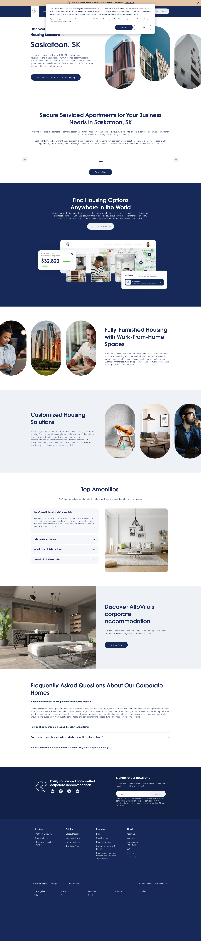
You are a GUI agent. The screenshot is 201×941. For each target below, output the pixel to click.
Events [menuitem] (130, 861)
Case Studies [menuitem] (102, 837)
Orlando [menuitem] (118, 891)
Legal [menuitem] (81, 922)
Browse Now (100, 172)
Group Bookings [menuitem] (73, 841)
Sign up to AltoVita (98, 226)
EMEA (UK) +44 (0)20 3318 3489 (75, 912)
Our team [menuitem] (131, 837)
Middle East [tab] (74, 883)
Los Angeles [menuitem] (39, 891)
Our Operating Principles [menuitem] (133, 843)
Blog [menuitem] (98, 833)
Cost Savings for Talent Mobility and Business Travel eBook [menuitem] (106, 855)
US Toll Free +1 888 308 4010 (45, 912)
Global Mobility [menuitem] (72, 833)
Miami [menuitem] (144, 891)
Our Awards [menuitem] (132, 865)
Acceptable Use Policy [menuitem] (158, 922)
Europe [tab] (54, 883)
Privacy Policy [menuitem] (118, 922)
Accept (123, 27)
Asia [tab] (63, 883)
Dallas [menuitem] (36, 895)
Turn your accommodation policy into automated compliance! (97, 3)
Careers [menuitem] (130, 852)
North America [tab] (40, 883)
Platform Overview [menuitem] (43, 833)
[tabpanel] (100, 895)
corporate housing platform (55, 434)
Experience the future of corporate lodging (56, 77)
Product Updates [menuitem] (103, 841)
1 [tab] (101, 161)
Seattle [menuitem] (91, 895)
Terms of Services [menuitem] (98, 922)
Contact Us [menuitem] (132, 856)
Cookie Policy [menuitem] (136, 922)
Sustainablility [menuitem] (41, 837)
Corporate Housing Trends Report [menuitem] (108, 847)
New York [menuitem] (92, 891)
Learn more (129, 3)
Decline (142, 27)
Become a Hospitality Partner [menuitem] (45, 843)
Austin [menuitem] (63, 891)
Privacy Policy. (130, 805)
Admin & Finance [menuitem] (74, 846)
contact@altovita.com (159, 912)
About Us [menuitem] (131, 833)
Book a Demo (160, 11)
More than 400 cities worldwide (150, 883)
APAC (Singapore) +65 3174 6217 (109, 912)
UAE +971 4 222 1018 (136, 912)
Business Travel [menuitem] (73, 837)
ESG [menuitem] (129, 848)
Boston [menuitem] (64, 895)
